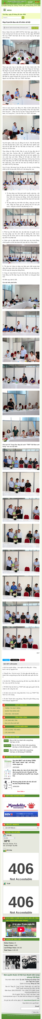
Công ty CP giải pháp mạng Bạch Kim (27, 1015)
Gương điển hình (21, 726)
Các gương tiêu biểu (12, 729)
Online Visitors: (9, 943)
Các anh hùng (10, 732)
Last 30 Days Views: (10, 947)
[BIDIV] (21, 798)
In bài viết (35, 28)
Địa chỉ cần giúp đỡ (12, 723)
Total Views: (8, 950)
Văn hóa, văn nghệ (12, 714)
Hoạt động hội (21, 705)
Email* (37, 1006)
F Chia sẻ (6, 660)
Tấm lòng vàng (21, 717)
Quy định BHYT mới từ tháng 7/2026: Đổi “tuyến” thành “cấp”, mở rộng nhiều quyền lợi (24, 762)
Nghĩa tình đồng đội (12, 711)
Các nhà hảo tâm (11, 720)
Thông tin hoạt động (12, 708)
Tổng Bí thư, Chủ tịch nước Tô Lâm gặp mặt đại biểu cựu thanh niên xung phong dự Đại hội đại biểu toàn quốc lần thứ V (20, 675)
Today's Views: (9, 945)
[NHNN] (21, 813)
